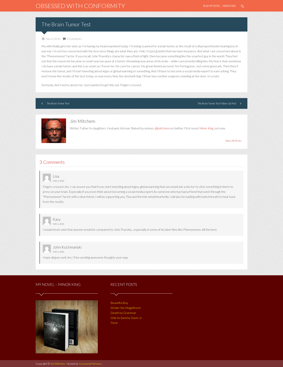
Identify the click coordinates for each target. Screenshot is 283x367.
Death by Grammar (123, 313)
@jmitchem (162, 128)
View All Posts (233, 140)
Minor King (206, 128)
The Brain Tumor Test (66, 24)
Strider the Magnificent (126, 308)
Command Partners (90, 363)
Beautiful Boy (119, 303)
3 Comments (74, 38)
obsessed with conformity (80, 5)
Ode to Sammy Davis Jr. (126, 318)
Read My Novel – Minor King (219, 6)
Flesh (114, 323)
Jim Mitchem (57, 363)
